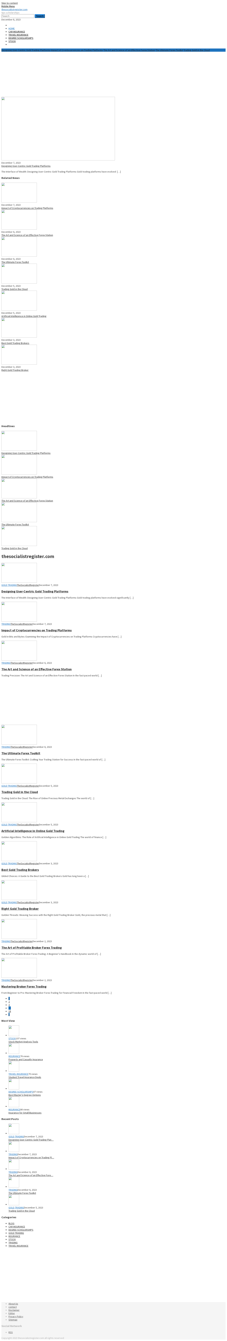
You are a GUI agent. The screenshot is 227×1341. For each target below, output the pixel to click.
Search (39, 16)
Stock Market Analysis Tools (23, 1041)
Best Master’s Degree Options (25, 1095)
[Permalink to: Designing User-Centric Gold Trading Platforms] (58, 159)
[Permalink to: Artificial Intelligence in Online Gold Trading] (19, 309)
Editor (12, 1313)
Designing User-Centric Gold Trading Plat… (31, 1139)
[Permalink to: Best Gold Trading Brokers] (19, 336)
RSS (11, 1332)
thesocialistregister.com (14, 9)
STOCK (12, 1038)
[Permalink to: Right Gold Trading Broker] (19, 363)
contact (13, 1306)
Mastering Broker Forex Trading (23, 986)
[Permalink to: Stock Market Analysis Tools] (14, 1035)
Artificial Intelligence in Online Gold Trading (23, 316)
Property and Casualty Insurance (26, 1059)
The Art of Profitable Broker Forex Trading (31, 948)
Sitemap (13, 1319)
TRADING (5, 624)
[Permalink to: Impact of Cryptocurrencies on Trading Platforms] (19, 201)
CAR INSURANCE (17, 1226)
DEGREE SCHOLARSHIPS (21, 1091)
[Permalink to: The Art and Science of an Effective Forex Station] (19, 228)
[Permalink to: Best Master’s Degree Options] (14, 1088)
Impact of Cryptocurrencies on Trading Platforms (77, 50)
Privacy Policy (16, 1316)
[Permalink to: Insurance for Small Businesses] (14, 1106)
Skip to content (9, 3)
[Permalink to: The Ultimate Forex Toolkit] (19, 255)
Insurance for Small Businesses (25, 1112)
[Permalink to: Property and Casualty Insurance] (14, 1053)
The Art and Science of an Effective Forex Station (129, 50)
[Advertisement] (87, 74)
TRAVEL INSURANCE (18, 1074)
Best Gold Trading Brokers (15, 343)
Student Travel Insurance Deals (25, 1077)
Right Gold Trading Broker (15, 370)
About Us (13, 1303)
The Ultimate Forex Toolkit (169, 50)
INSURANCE (14, 1056)
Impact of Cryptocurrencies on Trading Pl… (31, 1157)
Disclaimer (14, 1310)
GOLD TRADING (9, 585)
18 (10, 1011)
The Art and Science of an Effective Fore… (31, 1175)
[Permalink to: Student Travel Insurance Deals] (14, 1070)
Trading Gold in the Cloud (197, 50)
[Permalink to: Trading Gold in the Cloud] (19, 282)
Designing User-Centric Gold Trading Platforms (26, 50)
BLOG (11, 1223)
